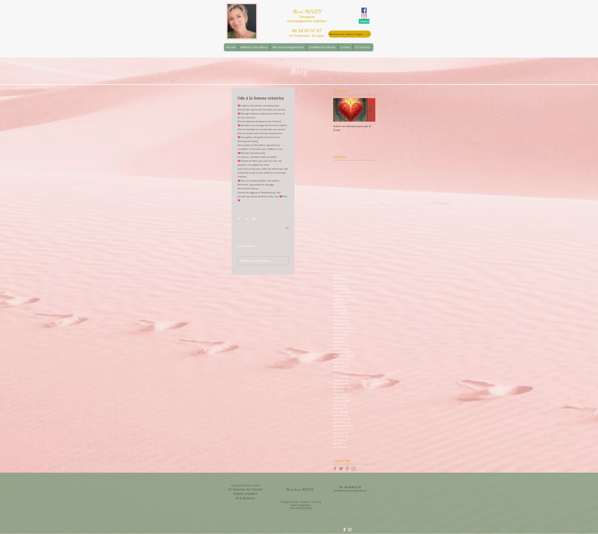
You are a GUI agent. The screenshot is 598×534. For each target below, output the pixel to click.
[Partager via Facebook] (238, 218)
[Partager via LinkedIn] (254, 218)
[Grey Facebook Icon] (335, 468)
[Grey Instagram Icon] (353, 468)
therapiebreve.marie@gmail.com (350, 490)
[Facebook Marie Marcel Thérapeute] (344, 529)
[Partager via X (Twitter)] (246, 218)
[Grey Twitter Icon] (341, 468)
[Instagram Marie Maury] (364, 16)
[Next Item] (370, 109)
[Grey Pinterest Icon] (347, 468)
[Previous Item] (338, 109)
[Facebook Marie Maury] (364, 10)
